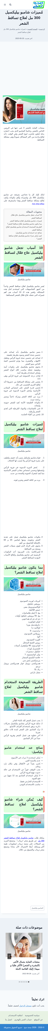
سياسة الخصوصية (32, 1015)
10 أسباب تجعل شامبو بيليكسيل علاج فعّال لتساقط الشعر (26, 216)
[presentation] (24, 945)
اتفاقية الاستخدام (16, 1015)
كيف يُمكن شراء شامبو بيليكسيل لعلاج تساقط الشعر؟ (25, 237)
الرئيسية (42, 29)
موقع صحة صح (38, 203)
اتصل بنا (8, 1020)
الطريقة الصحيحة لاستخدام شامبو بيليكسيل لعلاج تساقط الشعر (24, 228)
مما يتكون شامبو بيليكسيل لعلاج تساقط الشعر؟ (24, 224)
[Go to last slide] (39, 956)
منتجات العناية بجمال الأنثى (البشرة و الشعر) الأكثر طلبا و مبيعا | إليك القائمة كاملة (25, 965)
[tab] (28, 981)
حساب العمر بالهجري (23, 1020)
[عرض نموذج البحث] (10, 5)
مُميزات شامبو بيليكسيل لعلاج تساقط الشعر (26, 221)
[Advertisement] (24, 69)
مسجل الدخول (25, 1006)
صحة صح (27, 1027)
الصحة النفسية (32, 29)
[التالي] (9, 956)
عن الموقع (38, 1020)
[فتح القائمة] (5, 4)
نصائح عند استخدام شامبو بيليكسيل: (28, 233)
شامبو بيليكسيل (37, 908)
